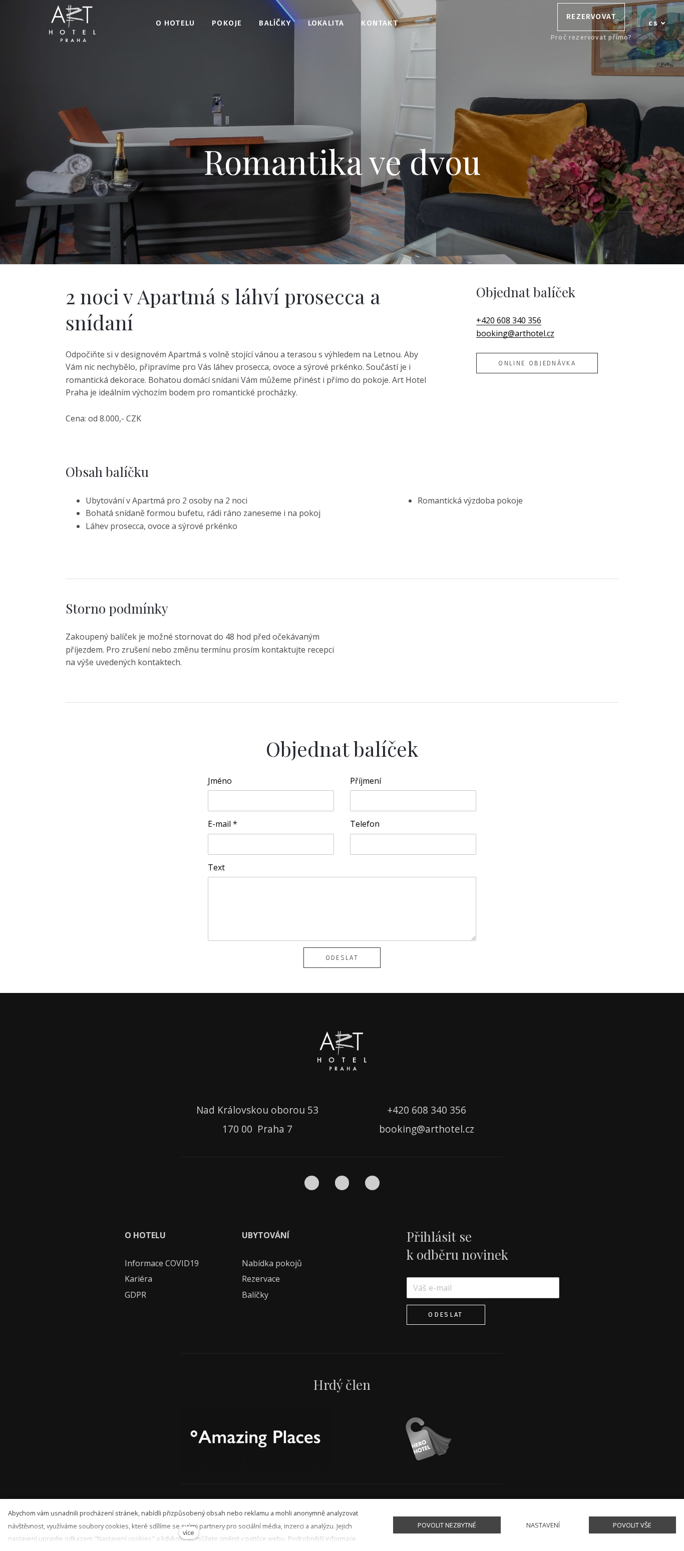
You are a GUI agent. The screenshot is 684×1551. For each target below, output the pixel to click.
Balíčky (256, 1294)
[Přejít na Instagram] (342, 1183)
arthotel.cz (534, 333)
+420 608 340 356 (508, 320)
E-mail (222, 823)
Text (216, 867)
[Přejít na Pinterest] (372, 1183)
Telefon (365, 823)
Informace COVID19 (162, 1263)
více (188, 1532)
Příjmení (365, 780)
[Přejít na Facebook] (311, 1183)
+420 (399, 1110)
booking (492, 333)
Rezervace (261, 1278)
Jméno (220, 780)
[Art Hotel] (72, 23)
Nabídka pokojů (272, 1263)
